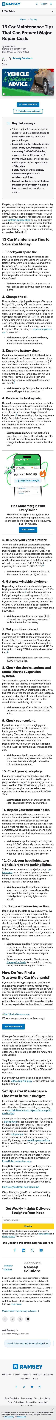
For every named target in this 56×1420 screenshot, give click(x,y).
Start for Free (28, 530)
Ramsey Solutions (22, 58)
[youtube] (27, 1319)
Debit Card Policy (12, 1398)
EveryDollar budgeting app (16, 1161)
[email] (41, 1250)
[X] (32, 1250)
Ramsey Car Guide (16, 962)
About (35, 1379)
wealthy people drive (38, 1140)
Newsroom (48, 1375)
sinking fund (10, 1122)
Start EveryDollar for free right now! (20, 1187)
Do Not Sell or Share (16, 1402)
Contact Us (26, 1375)
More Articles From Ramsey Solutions (19, 1311)
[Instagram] (40, 1387)
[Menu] (51, 4)
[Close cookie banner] (53, 1409)
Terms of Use (44, 1234)
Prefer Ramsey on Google (29, 111)
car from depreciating (18, 220)
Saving (33, 19)
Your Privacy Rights (42, 1398)
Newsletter (37, 1375)
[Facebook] (15, 1250)
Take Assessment (13, 1027)
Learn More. (16, 1304)
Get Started (6, 1375)
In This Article (8, 11)
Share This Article (29, 105)
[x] (12, 1319)
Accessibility (43, 1402)
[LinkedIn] (23, 1250)
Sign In (44, 4)
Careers (16, 1375)
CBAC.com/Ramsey (21, 1081)
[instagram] (20, 1319)
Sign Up (28, 1226)
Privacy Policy (8, 1237)
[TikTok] (24, 1387)
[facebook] (5, 1319)
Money (23, 19)
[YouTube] (32, 1387)
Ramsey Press (24, 1379)
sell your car (17, 1134)
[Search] (37, 4)
